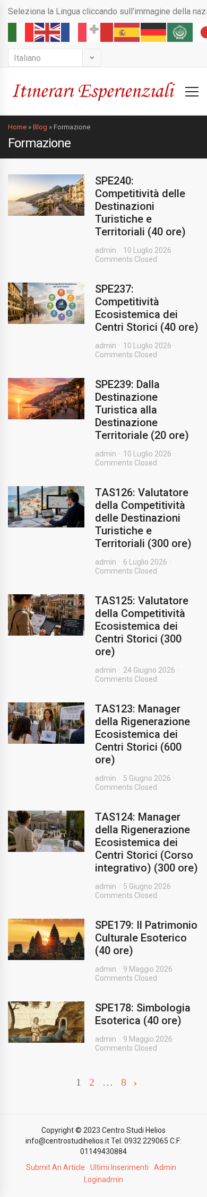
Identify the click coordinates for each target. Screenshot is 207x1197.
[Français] (74, 32)
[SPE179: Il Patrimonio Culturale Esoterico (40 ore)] (46, 939)
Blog (40, 127)
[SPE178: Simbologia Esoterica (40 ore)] (46, 1022)
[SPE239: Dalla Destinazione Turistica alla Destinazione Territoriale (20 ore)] (46, 398)
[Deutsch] (154, 32)
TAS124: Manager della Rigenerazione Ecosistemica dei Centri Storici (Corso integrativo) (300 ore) (146, 842)
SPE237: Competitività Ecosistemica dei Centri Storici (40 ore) (147, 308)
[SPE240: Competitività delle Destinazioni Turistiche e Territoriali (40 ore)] (46, 195)
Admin (165, 1167)
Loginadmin (103, 1179)
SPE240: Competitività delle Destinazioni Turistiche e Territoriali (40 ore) (140, 206)
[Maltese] (101, 32)
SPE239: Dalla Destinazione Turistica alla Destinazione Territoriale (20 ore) (142, 410)
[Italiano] (21, 32)
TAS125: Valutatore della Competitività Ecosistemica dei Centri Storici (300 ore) (141, 626)
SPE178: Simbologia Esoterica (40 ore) (143, 1014)
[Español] (127, 32)
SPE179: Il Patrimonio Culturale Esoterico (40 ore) (146, 938)
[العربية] (180, 32)
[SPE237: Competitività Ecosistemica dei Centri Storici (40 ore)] (46, 303)
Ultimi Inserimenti (119, 1167)
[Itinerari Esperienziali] (93, 91)
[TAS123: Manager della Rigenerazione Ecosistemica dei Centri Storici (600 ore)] (46, 723)
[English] (47, 32)
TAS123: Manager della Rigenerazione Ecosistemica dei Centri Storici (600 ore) (142, 734)
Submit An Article (55, 1167)
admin (105, 250)
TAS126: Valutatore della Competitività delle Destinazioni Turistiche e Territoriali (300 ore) (143, 518)
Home (17, 127)
